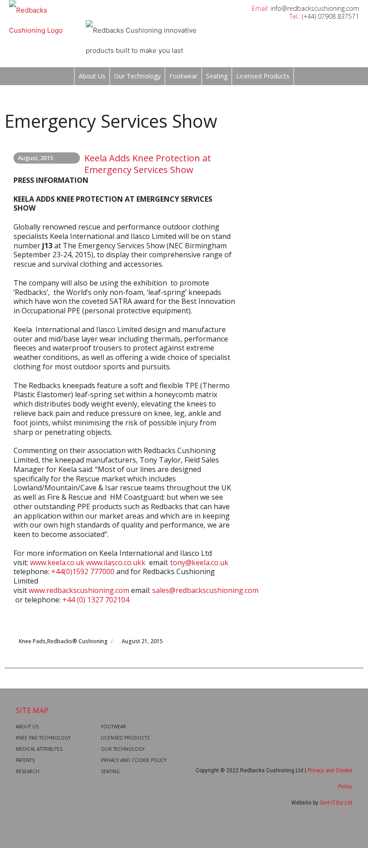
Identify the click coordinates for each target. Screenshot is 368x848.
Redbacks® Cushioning (77, 641)
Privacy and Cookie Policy (133, 760)
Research (27, 771)
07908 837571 (338, 16)
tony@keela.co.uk (199, 562)
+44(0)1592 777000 (82, 571)
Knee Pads (32, 641)
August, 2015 (35, 158)
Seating (217, 76)
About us (92, 76)
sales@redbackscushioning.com (205, 590)
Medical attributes (39, 749)
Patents (25, 760)
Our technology (137, 76)
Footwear (183, 76)
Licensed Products (262, 76)
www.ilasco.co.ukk (115, 562)
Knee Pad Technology (43, 738)
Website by (321, 803)
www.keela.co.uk (57, 562)
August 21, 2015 (142, 641)
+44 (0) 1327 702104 (95, 600)
